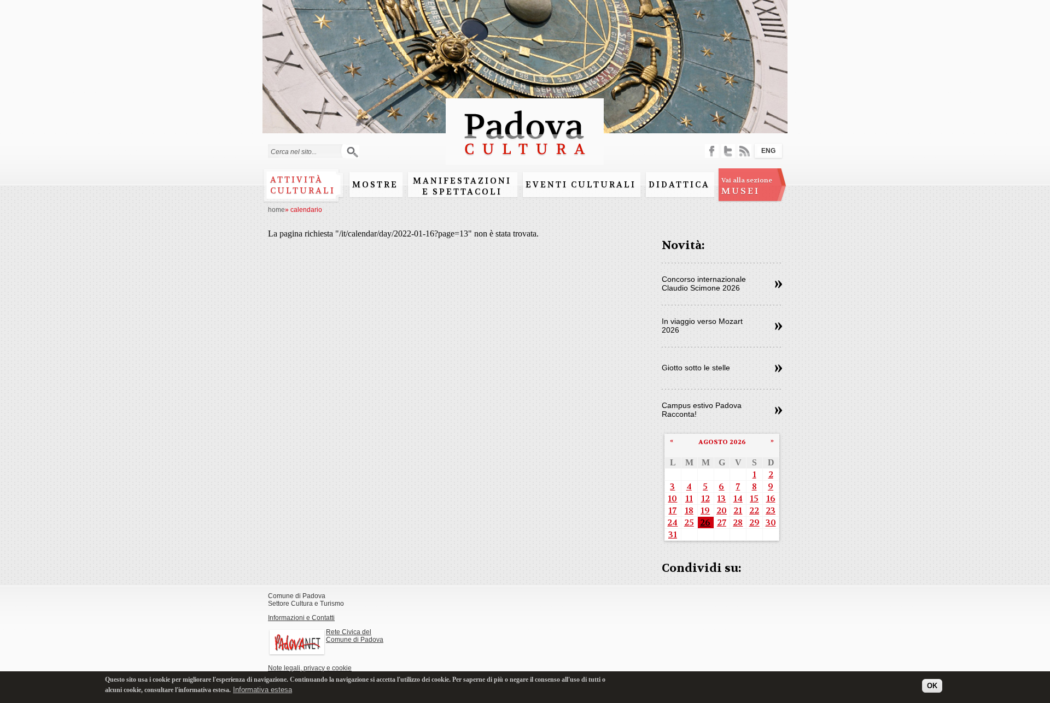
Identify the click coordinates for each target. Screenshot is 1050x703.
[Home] (525, 159)
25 (689, 522)
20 (721, 510)
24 (672, 522)
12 (705, 498)
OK (932, 685)
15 (754, 498)
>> (778, 284)
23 (770, 510)
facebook (712, 151)
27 (721, 522)
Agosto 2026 (722, 442)
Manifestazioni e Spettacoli (462, 186)
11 (689, 498)
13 (721, 498)
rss (744, 151)
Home (276, 210)
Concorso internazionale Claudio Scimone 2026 (704, 283)
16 (770, 498)
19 (705, 510)
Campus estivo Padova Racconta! (702, 409)
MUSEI (746, 186)
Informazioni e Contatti (301, 618)
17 (672, 510)
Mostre (375, 184)
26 (705, 522)
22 (754, 510)
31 (672, 534)
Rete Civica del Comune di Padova (354, 635)
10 (672, 498)
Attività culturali (302, 185)
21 (737, 510)
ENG (768, 151)
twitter (728, 151)
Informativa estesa (262, 689)
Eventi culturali (581, 184)
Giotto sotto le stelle (696, 367)
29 (754, 522)
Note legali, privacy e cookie (310, 668)
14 (738, 498)
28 (738, 522)
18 (689, 510)
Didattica (679, 184)
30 (771, 522)
